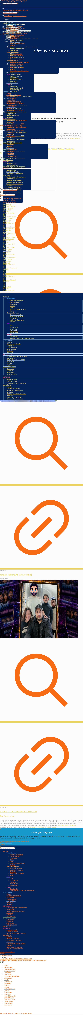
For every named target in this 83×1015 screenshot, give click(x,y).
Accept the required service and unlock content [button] (15, 841)
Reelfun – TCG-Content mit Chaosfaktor (18, 811)
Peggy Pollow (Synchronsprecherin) (16, 364)
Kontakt (53, 827)
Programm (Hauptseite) (8, 960)
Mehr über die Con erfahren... (67, 825)
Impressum (32, 827)
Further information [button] (6, 843)
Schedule (19, 960)
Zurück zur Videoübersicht (8, 125)
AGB (48, 827)
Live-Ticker (32, 960)
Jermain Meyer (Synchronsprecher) (16, 574)
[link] (16, 848)
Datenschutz (42, 827)
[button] (16, 1013)
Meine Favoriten (41, 960)
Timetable (25, 960)
